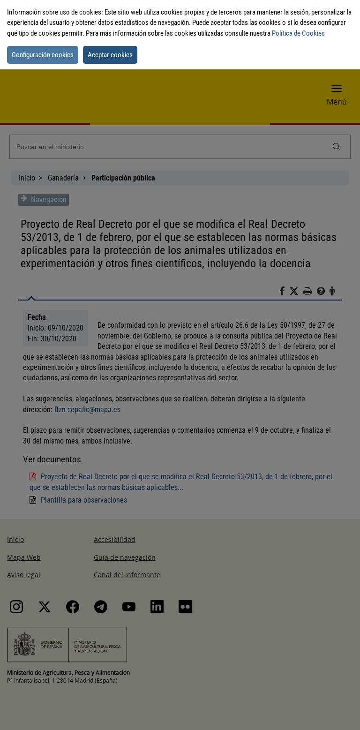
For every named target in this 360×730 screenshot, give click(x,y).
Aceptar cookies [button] (110, 55)
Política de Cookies (298, 33)
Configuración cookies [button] (43, 55)
